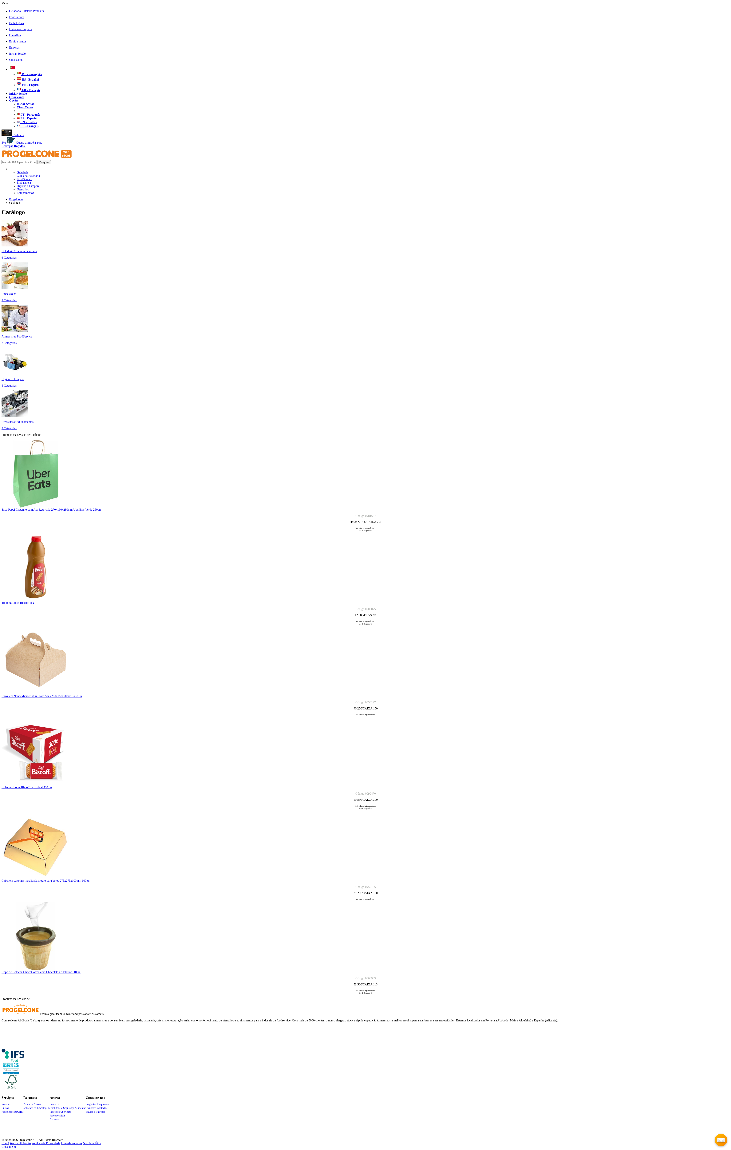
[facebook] (13, 1060)
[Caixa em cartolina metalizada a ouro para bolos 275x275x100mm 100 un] (36, 878)
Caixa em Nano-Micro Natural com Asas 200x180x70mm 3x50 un (42, 696)
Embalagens (16, 23)
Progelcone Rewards (12, 1111)
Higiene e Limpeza (20, 29)
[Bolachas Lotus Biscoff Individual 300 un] (36, 784)
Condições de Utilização (16, 1143)
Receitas (6, 1104)
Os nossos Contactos (96, 1108)
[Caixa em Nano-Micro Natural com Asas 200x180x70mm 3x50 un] (36, 693)
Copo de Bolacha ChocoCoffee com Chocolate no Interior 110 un (41, 972)
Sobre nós (55, 1104)
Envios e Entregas (95, 1111)
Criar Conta (16, 59)
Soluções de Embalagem (36, 1108)
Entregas (14, 47)
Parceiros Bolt (57, 1115)
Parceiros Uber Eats (60, 1111)
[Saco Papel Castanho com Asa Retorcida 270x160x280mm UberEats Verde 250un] (36, 507)
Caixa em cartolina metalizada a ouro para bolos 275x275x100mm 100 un (46, 880)
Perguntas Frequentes (97, 1104)
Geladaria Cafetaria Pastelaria (27, 11)
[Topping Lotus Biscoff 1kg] (36, 600)
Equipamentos (17, 41)
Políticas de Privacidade (46, 1143)
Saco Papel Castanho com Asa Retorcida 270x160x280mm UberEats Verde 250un (51, 509)
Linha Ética (94, 1143)
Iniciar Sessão (17, 53)
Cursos (5, 1108)
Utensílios (15, 35)
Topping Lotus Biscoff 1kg (18, 602)
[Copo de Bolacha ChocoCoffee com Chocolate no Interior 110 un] (36, 969)
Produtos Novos (32, 1104)
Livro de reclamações (74, 1143)
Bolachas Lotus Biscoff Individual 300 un (27, 787)
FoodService (16, 17)
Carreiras (54, 1119)
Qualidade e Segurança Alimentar (68, 1108)
